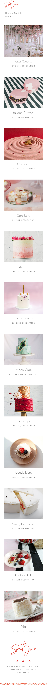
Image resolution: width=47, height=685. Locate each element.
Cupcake (16, 169)
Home (8, 13)
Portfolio (18, 13)
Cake (21, 374)
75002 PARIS (15, 669)
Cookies (16, 66)
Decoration (28, 66)
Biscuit (16, 117)
